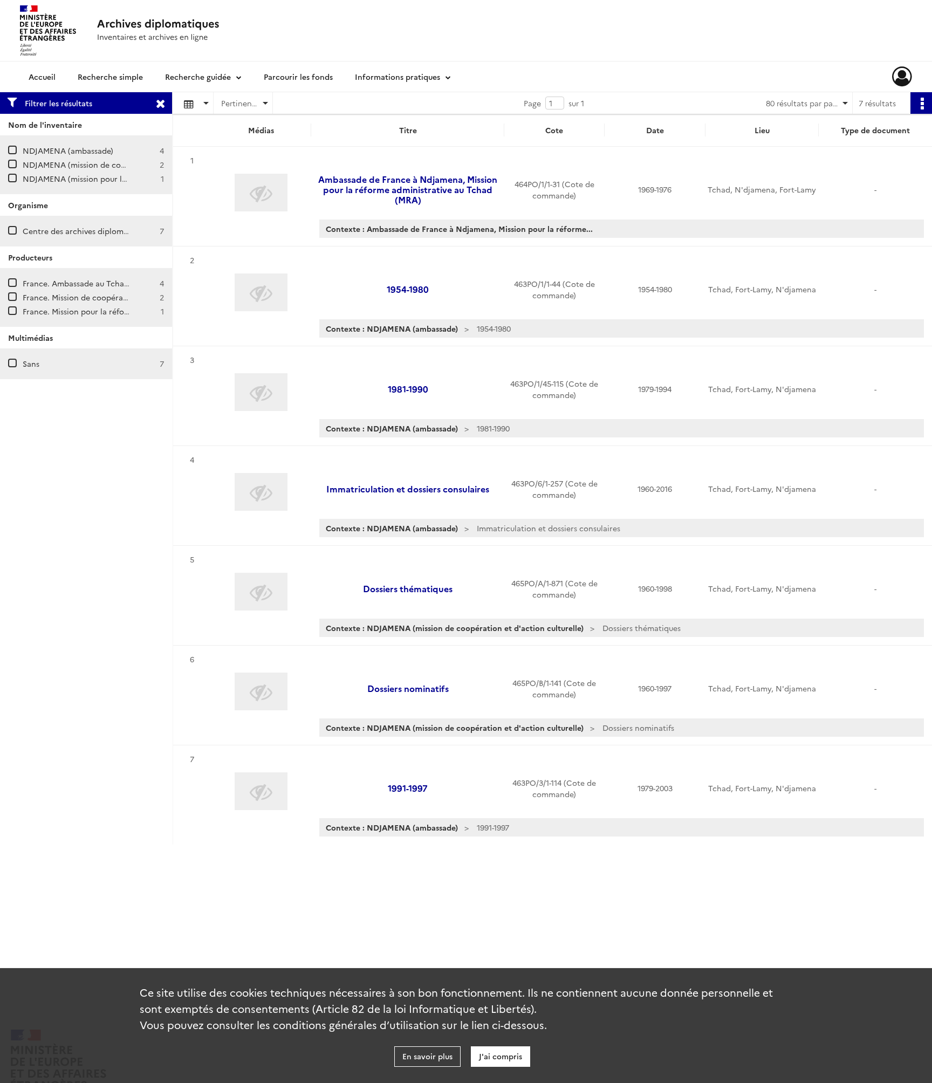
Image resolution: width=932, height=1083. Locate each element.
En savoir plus (427, 1056)
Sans (31, 363)
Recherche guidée (198, 76)
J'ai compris (500, 1056)
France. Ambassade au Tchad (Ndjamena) (99, 283)
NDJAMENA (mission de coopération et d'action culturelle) (131, 164)
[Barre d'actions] (921, 103)
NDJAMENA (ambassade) (68, 150)
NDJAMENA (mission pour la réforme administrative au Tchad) (137, 178)
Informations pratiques (397, 76)
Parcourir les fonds (298, 76)
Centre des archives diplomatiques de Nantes (106, 230)
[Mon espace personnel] (902, 76)
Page (532, 103)
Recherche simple (110, 76)
